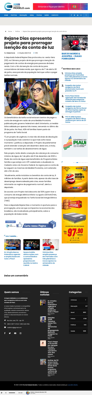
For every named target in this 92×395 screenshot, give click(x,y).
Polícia (39, 15)
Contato (54, 15)
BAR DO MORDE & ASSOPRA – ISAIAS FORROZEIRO (72, 56)
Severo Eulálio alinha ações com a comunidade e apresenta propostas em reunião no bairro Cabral (30, 258)
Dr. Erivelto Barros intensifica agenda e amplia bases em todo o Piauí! (12, 255)
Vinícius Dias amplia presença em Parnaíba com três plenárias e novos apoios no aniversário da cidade (50, 258)
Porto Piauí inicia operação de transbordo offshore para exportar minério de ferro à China (75, 98)
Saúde (46, 15)
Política (14, 15)
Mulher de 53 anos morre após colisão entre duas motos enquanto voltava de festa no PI (53, 366)
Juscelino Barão (73, 385)
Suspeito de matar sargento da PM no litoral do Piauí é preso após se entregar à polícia (75, 109)
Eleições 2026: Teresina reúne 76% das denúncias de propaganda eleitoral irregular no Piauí (53, 327)
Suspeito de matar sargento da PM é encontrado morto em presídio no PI (74, 88)
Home (6, 15)
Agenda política (10, 247)
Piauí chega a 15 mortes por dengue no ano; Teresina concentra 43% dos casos (53, 348)
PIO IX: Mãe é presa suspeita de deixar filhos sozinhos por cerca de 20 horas (75, 119)
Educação (23, 15)
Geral (32, 15)
